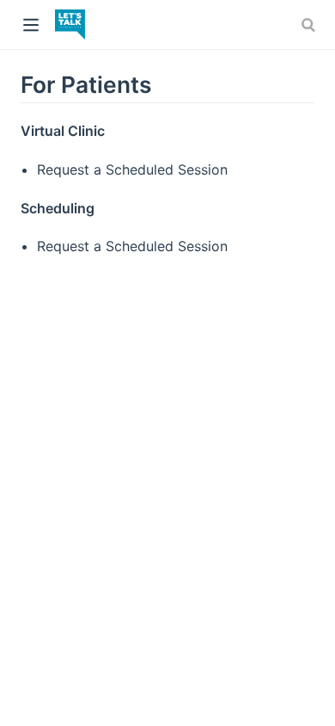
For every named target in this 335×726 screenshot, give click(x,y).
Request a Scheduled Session (132, 169)
